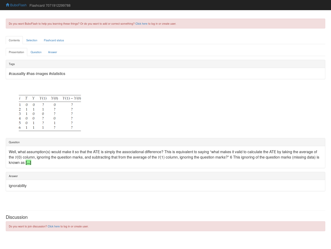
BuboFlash (18, 4)
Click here (141, 23)
